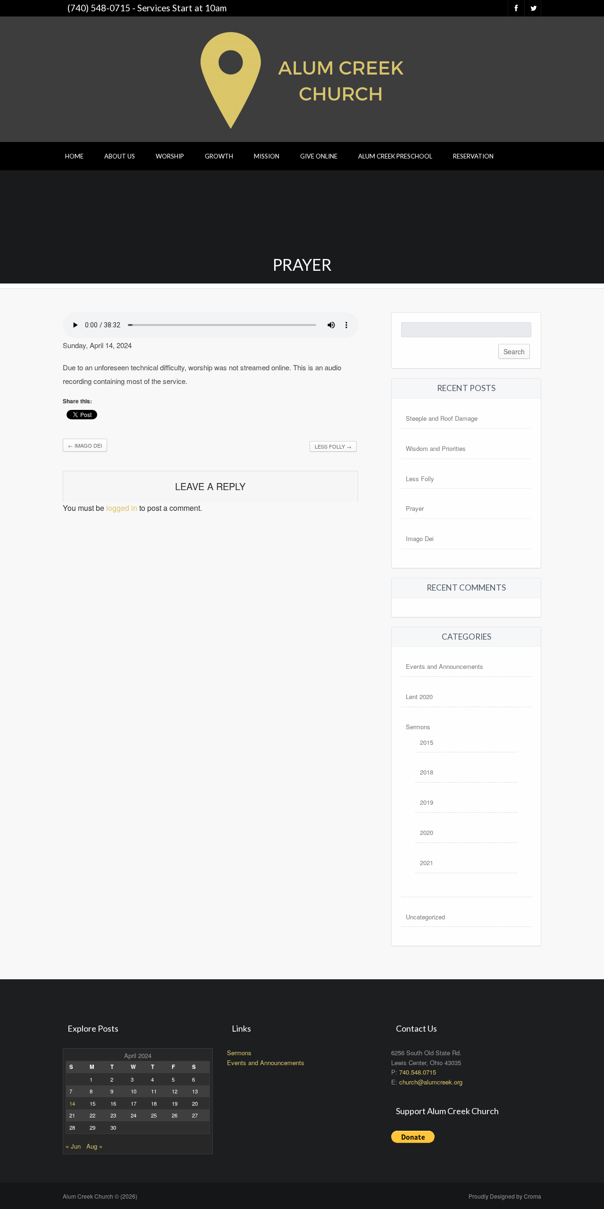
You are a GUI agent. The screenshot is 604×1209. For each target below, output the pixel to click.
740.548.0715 (417, 1071)
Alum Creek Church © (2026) (100, 1196)
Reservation (473, 156)
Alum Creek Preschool (395, 156)
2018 (426, 771)
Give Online (318, 156)
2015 (426, 742)
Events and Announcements (444, 666)
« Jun (73, 1146)
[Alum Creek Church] (302, 78)
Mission (266, 156)
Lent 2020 (419, 696)
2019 (426, 802)
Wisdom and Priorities (436, 448)
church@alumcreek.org (430, 1081)
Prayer (415, 508)
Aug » (94, 1146)
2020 (426, 832)
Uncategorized (425, 916)
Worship (170, 156)
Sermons (418, 726)
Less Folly (333, 446)
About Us (119, 156)
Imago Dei (85, 445)
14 (72, 1103)
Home (74, 156)
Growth (219, 156)
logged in (121, 507)
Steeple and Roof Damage (442, 418)
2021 (426, 862)
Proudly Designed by (505, 1196)
